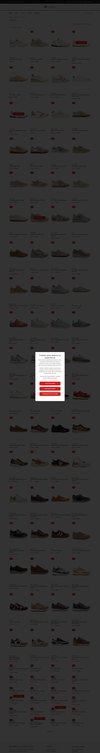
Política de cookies (52, 378)
